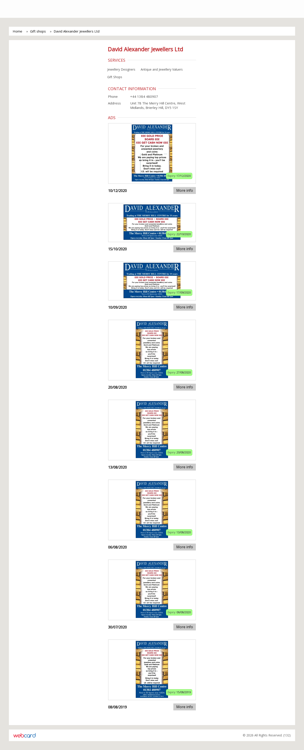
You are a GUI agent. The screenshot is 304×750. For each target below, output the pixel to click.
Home (17, 31)
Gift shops (38, 31)
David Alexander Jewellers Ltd (76, 31)
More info (184, 190)
